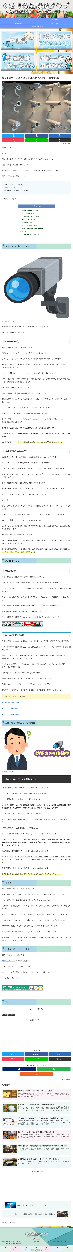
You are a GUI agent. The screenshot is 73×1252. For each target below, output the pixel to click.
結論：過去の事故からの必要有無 (33, 228)
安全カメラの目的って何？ (30, 210)
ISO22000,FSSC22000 (59, 1241)
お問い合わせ (36, 1239)
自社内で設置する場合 (31, 225)
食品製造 (12, 1015)
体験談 (5, 1015)
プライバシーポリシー (60, 1239)
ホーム (13, 1239)
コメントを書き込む (36, 1009)
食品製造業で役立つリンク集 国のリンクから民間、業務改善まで (13, 1242)
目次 (33, 206)
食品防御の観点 (29, 213)
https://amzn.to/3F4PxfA (10, 703)
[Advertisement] (36, 1033)
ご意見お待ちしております (30, 234)
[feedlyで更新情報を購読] (54, 1069)
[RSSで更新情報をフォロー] (36, 1074)
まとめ (24, 231)
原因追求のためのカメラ (32, 216)
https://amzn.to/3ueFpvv (10, 714)
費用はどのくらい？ (28, 219)
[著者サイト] (19, 1069)
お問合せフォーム (8, 961)
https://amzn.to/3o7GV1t (10, 708)
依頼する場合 (28, 222)
